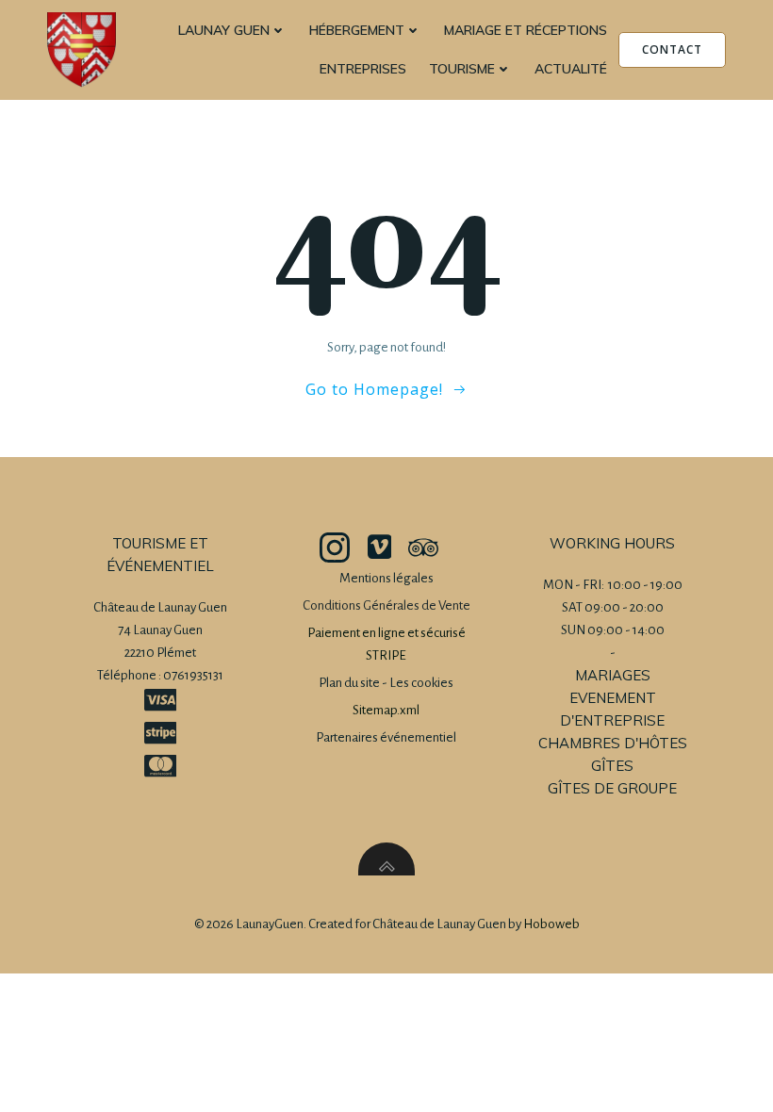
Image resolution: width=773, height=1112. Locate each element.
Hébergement (356, 30)
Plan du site (349, 683)
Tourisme (462, 68)
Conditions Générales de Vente (386, 605)
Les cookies (421, 683)
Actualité (571, 68)
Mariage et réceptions (525, 30)
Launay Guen (224, 30)
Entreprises (363, 68)
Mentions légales (386, 578)
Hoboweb (551, 924)
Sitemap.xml (386, 710)
